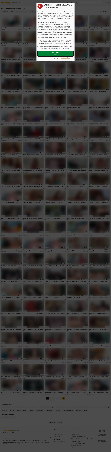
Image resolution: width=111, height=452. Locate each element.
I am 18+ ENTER (55, 53)
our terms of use (65, 58)
